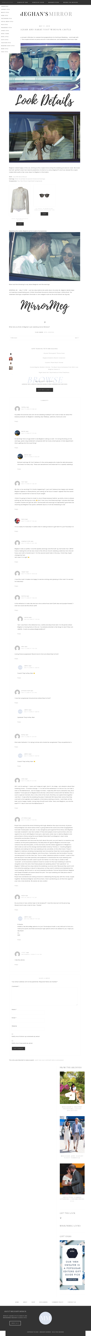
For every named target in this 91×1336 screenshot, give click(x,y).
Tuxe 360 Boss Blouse (20, 177)
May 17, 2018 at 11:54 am (29, 648)
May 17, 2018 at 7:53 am (29, 521)
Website (14, 1026)
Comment (15, 986)
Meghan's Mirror (45, 13)
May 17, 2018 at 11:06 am (29, 598)
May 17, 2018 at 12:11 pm (29, 692)
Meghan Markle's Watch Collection (54, 358)
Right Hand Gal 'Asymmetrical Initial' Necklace (54, 372)
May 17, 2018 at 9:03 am (31, 456)
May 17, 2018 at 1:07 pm (28, 736)
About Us (14, 1323)
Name (14, 1009)
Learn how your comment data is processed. (49, 1060)
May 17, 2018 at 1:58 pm (31, 667)
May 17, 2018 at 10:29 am (29, 573)
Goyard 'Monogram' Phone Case (54, 353)
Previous (14, 338)
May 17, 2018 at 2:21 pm (28, 780)
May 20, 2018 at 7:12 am (29, 897)
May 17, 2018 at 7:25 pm (29, 820)
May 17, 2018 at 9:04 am (29, 543)
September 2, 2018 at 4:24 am (31, 954)
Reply (16, 421)
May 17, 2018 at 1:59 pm (31, 756)
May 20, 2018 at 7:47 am (32, 918)
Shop (20, 223)
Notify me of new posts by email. (22, 1043)
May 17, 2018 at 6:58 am (29, 409)
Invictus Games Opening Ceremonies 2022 (72, 1199)
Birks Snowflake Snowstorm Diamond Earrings (30, 179)
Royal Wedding (49, 332)
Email (14, 1018)
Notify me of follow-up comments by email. (26, 1036)
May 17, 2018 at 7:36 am (29, 483)
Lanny (23, 952)
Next (76, 338)
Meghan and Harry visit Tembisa (72, 1157)
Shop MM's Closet (44, 389)
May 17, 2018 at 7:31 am (28, 433)
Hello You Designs (58, 1332)
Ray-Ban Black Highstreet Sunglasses (30, 181)
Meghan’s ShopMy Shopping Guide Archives (72, 1109)
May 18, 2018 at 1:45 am (32, 619)
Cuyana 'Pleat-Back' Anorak (54, 362)
